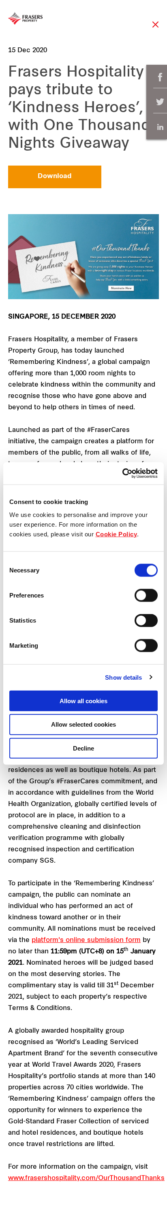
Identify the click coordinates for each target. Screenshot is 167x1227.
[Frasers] (25, 18)
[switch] (146, 595)
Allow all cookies (83, 700)
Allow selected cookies (83, 724)
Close (155, 28)
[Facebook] (160, 77)
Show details (123, 677)
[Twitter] (160, 102)
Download (55, 176)
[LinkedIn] (160, 127)
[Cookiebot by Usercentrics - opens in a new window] (122, 473)
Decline (83, 748)
